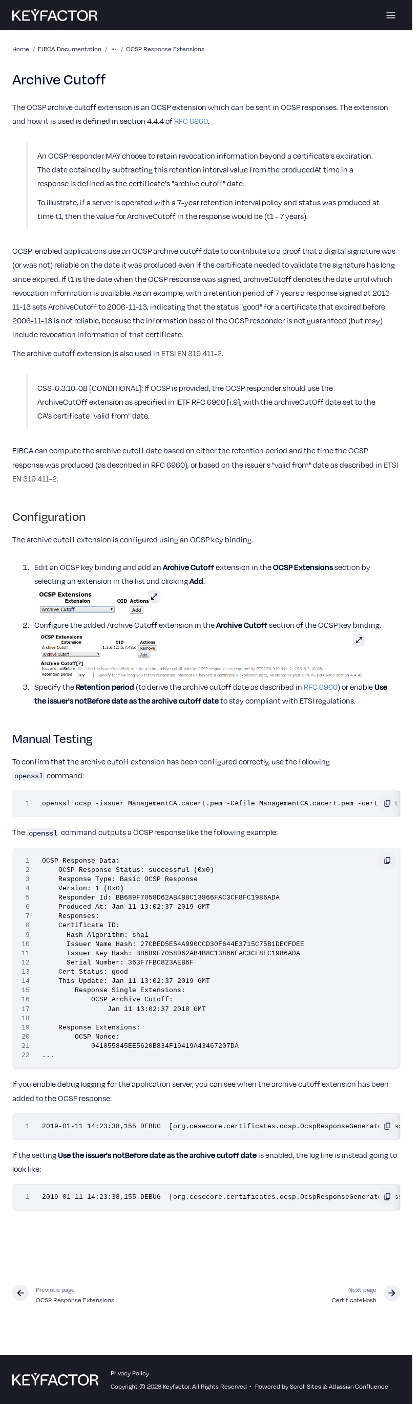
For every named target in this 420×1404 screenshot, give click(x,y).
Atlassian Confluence (358, 1386)
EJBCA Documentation (69, 49)
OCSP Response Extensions (165, 49)
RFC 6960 (191, 121)
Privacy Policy (130, 1373)
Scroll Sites (305, 1386)
